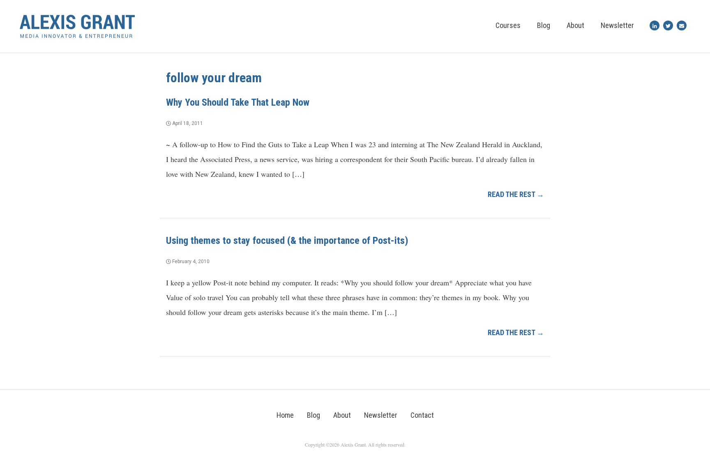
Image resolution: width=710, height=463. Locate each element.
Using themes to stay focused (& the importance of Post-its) (287, 240)
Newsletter (617, 25)
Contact (422, 415)
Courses (508, 25)
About (575, 25)
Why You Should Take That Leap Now (237, 102)
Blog (543, 25)
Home (285, 415)
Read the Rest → (516, 194)
